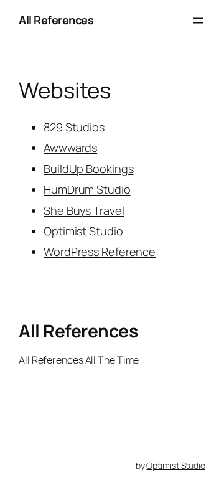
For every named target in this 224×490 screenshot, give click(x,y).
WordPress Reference (100, 251)
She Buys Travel (84, 210)
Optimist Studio (83, 231)
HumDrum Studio (87, 189)
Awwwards (70, 147)
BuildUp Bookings (88, 168)
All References (56, 19)
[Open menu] (197, 20)
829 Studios (74, 127)
